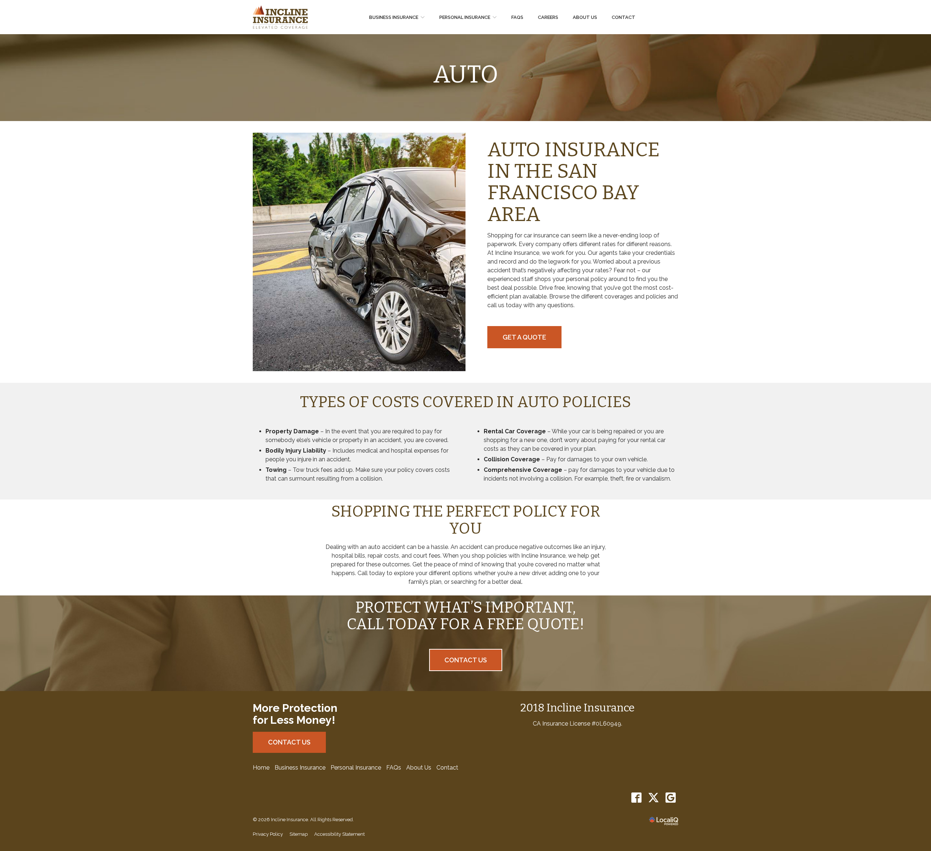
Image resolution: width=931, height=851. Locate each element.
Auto (465, 74)
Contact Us (465, 660)
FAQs (517, 17)
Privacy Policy (268, 834)
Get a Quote (524, 337)
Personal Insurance (464, 17)
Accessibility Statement (339, 834)
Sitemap (298, 834)
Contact (623, 17)
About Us (585, 17)
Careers (548, 17)
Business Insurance (393, 17)
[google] (670, 798)
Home (261, 767)
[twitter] (653, 798)
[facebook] (636, 798)
